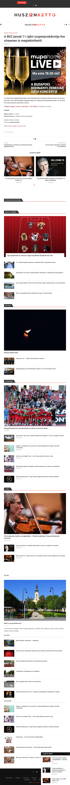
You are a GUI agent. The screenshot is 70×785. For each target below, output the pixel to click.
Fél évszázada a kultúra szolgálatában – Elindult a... (59, 759)
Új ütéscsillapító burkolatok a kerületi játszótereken (31, 661)
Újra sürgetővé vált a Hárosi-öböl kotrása (28, 681)
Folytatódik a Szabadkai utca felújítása (28, 671)
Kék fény (34, 777)
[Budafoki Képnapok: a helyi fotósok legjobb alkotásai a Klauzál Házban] (9, 479)
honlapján (12, 106)
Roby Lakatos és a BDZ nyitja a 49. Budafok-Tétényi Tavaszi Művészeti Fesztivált (40, 556)
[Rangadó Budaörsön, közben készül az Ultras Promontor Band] (35, 405)
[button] (28, 2)
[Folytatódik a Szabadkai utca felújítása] (9, 673)
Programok (27, 779)
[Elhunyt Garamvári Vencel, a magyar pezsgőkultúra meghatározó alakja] (9, 694)
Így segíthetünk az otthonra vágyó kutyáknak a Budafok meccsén (30, 255)
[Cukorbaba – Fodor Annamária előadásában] (9, 739)
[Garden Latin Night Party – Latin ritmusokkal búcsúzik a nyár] (9, 458)
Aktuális (18, 777)
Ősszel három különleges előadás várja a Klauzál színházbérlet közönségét (39, 651)
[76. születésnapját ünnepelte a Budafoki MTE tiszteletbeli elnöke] (9, 265)
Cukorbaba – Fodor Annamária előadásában (29, 737)
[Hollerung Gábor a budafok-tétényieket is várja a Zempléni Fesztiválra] (51, 166)
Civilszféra (26, 777)
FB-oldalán (34, 106)
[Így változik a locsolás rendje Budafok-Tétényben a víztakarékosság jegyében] (9, 275)
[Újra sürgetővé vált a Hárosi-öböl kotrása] (9, 684)
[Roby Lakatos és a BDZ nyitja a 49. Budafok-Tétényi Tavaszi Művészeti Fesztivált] (9, 558)
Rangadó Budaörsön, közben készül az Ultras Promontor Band (25, 428)
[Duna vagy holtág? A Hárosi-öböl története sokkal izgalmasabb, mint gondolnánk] (9, 285)
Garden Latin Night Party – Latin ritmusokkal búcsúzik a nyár (34, 456)
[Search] (69, 24)
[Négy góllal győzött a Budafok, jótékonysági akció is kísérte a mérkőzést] (9, 469)
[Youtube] (36, 5)
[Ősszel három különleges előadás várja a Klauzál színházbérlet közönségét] (9, 653)
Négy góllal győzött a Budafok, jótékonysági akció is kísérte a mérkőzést (38, 466)
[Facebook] (33, 5)
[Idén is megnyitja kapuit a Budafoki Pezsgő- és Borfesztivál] (9, 295)
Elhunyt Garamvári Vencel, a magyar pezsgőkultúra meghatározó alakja (38, 692)
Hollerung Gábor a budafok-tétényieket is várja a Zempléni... (59, 770)
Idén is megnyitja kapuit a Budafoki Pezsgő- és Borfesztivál (34, 293)
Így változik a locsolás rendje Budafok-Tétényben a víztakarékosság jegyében (39, 272)
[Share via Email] (35, 139)
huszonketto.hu (37, 782)
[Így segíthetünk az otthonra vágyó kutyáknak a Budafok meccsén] (35, 236)
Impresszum (9, 777)
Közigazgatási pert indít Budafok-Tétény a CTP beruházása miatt (36, 369)
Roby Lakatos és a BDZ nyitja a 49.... (59, 779)
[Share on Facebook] (33, 139)
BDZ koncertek (9, 132)
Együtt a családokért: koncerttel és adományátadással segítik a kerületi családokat (42, 2)
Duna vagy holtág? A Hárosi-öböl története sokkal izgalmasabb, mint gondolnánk (40, 283)
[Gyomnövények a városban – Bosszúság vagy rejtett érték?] (9, 749)
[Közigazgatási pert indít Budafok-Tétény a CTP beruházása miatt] (9, 371)
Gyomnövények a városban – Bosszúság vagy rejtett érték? (34, 747)
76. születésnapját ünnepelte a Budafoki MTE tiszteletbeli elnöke (36, 262)
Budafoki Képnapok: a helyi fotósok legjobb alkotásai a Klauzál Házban (37, 476)
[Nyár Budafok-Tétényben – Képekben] (9, 643)
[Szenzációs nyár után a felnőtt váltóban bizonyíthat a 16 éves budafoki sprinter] (9, 438)
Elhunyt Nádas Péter (11, 353)
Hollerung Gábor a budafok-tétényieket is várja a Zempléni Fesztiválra (37, 545)
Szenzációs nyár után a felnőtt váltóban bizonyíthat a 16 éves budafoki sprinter (40, 435)
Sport (34, 779)
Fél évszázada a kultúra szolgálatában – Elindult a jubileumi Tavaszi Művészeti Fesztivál (31, 537)
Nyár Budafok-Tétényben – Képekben (27, 640)
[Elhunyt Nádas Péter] (35, 330)
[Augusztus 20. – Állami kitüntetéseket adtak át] (9, 361)
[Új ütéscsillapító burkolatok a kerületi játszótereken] (9, 663)
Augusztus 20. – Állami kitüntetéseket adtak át (30, 358)
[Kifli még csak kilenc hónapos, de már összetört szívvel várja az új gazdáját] (9, 760)
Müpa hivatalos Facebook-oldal (17, 126)
